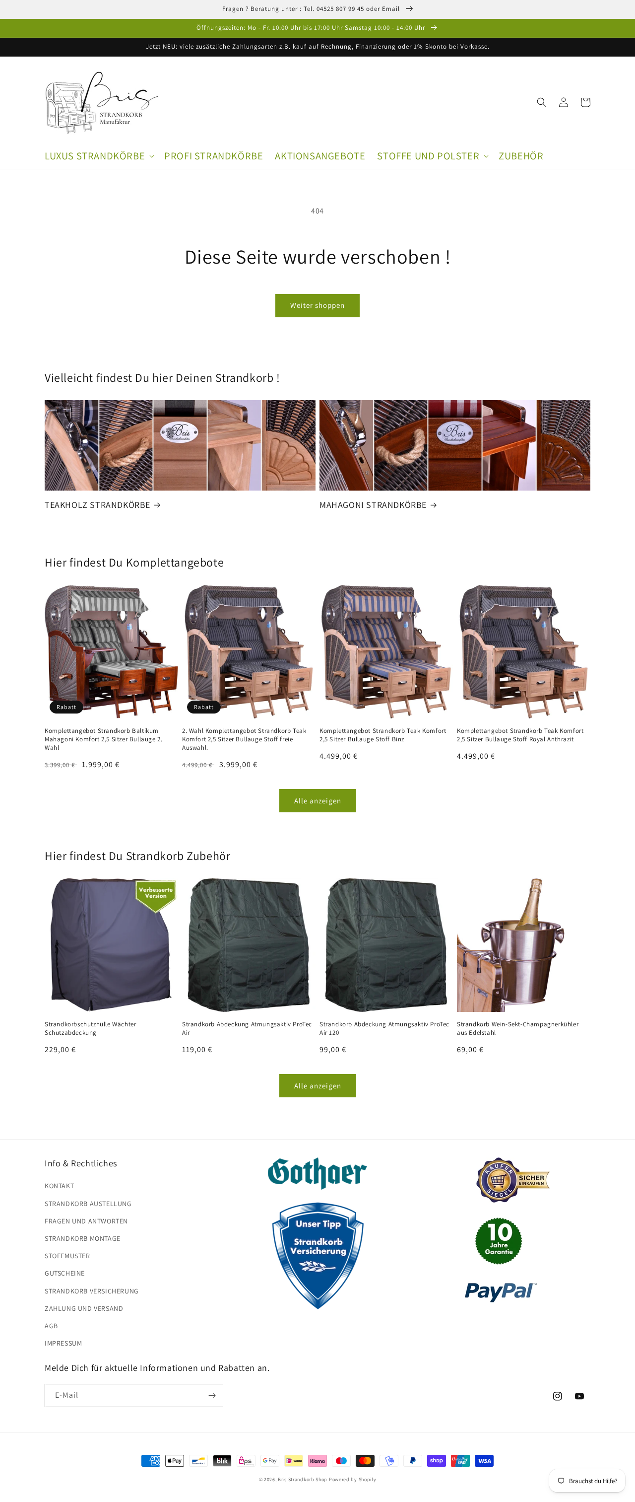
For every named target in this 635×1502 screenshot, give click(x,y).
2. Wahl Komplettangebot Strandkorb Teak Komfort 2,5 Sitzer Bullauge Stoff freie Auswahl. (244, 739)
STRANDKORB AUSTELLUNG (88, 1203)
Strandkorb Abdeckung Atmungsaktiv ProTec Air (247, 1028)
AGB (51, 1325)
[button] (98, 156)
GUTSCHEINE (65, 1273)
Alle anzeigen (317, 800)
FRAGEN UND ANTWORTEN (86, 1220)
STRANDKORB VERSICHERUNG (92, 1291)
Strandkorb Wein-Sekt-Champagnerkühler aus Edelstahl (517, 1028)
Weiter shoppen (317, 305)
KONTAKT (59, 1185)
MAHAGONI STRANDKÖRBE (373, 504)
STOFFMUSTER (67, 1255)
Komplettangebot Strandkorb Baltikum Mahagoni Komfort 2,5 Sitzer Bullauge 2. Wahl (103, 739)
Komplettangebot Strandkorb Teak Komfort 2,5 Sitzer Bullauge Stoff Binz (382, 735)
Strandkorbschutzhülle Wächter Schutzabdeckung (90, 1028)
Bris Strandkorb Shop (302, 1479)
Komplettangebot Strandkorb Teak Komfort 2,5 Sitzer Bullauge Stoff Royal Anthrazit (520, 735)
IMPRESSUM (63, 1343)
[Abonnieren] (212, 1395)
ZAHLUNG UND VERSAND (84, 1308)
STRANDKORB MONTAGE (83, 1238)
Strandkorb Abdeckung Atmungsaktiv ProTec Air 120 (384, 1028)
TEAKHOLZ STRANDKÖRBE (97, 504)
